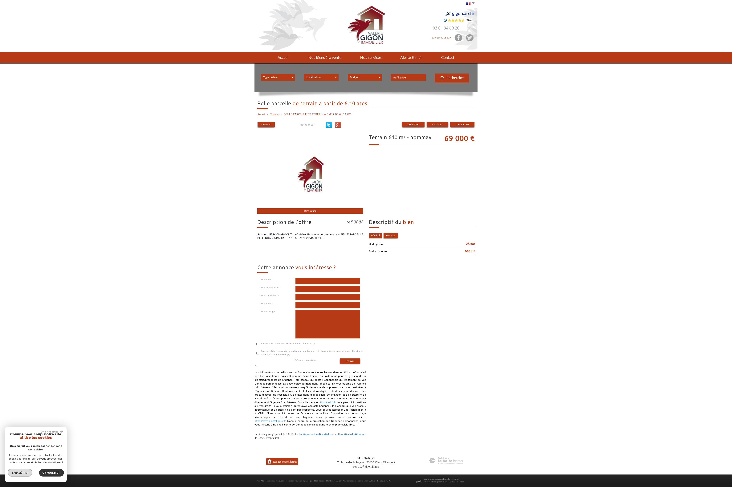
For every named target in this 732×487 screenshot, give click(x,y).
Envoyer (350, 361)
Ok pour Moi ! (51, 472)
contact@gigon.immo (366, 466)
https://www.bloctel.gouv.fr (270, 420)
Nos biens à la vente (324, 57)
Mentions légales (333, 481)
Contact (447, 57)
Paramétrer (20, 472)
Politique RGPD (384, 481)
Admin (372, 481)
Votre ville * (266, 303)
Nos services (371, 57)
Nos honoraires (349, 481)
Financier (390, 235)
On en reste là (50, 431)
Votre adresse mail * (270, 287)
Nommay (275, 114)
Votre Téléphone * (269, 295)
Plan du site (319, 481)
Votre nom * (266, 279)
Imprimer (437, 124)
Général (375, 235)
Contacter (413, 124)
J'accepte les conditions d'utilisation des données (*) (288, 343)
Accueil (283, 57)
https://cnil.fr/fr (327, 402)
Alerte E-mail (411, 57)
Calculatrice (462, 124)
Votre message (267, 311)
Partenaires (363, 481)
